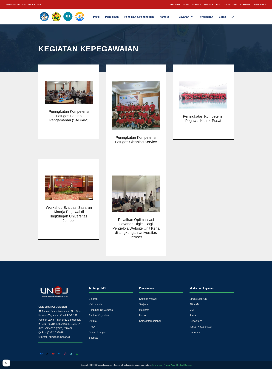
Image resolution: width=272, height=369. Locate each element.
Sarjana (143, 304)
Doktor (143, 315)
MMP (192, 310)
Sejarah (93, 299)
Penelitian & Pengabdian (139, 16)
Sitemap (93, 337)
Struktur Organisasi (99, 315)
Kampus (164, 16)
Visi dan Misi (96, 304)
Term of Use (157, 365)
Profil (96, 16)
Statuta (93, 321)
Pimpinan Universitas (101, 310)
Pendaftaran (205, 16)
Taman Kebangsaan (201, 326)
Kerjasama (208, 4)
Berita (222, 16)
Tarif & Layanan (230, 4)
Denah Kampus (97, 332)
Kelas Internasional (150, 321)
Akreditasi (196, 4)
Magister (144, 310)
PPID (218, 4)
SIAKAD (194, 304)
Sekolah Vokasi (148, 299)
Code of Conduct (184, 365)
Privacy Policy (170, 365)
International (175, 4)
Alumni (186, 4)
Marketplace (245, 4)
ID (6, 363)
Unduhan (195, 332)
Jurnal (193, 315)
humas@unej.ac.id (59, 337)
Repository (196, 321)
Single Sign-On (259, 4)
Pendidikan (112, 16)
